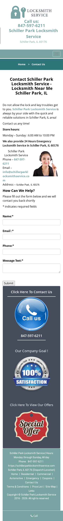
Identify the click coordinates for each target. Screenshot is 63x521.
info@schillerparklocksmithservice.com (16, 176)
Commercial (44, 474)
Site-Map (51, 486)
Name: (8, 216)
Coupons (47, 478)
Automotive (16, 478)
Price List (37, 486)
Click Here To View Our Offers (31, 405)
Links (31, 490)
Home (21, 64)
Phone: (8, 246)
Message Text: (13, 261)
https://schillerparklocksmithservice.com (31, 465)
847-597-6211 (31, 25)
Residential (27, 474)
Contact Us (31, 482)
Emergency (32, 478)
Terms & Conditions (18, 486)
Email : (8, 231)
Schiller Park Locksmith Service (34, 109)
